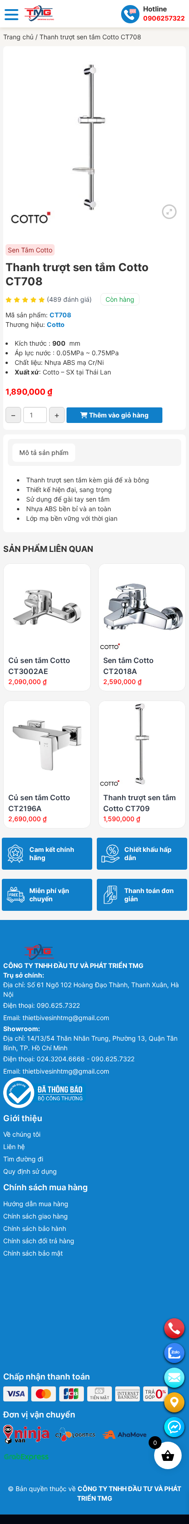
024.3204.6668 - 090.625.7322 (85, 1059)
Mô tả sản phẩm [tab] (43, 452)
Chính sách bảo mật (33, 1253)
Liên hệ (14, 1146)
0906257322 (164, 18)
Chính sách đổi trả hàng (38, 1241)
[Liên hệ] (174, 1402)
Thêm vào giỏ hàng (118, 415)
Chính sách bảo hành (34, 1228)
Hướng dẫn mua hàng (35, 1204)
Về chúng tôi (21, 1134)
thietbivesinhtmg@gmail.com (65, 1017)
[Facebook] (174, 1427)
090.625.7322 (58, 1005)
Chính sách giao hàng (35, 1216)
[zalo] (174, 1353)
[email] (174, 1378)
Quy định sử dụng (30, 1171)
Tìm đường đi (23, 1159)
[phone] (174, 1328)
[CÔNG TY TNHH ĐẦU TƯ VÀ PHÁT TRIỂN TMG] (39, 12)
